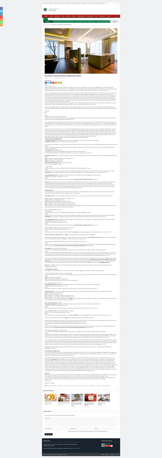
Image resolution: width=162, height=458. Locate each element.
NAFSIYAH (56, 3)
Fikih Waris (60, 385)
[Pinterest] (53, 83)
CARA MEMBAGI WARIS (52, 385)
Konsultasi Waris (92, 385)
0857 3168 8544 (76, 448)
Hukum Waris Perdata (84, 385)
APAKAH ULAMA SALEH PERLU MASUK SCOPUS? (85, 21)
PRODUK (45, 3)
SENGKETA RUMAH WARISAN (102, 403)
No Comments (70, 78)
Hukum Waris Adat (66, 385)
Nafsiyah (73, 16)
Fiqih (63, 16)
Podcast (107, 454)
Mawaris (98, 385)
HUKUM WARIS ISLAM (75, 385)
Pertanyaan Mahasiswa (75, 3)
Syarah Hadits (84, 3)
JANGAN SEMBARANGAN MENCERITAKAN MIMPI (63, 21)
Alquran (46, 16)
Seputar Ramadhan (100, 3)
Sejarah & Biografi (81, 16)
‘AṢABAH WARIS (48, 403)
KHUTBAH (51, 3)
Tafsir (96, 16)
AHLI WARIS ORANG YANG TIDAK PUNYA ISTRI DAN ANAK (76, 404)
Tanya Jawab (102, 16)
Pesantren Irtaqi (51, 78)
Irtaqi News (112, 454)
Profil (117, 454)
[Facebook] (46, 83)
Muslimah (68, 3)
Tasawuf (108, 16)
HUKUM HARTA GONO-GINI (64, 403)
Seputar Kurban (91, 3)
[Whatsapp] (58, 83)
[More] (61, 83)
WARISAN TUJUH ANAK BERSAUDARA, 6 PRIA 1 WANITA (89, 404)
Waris (45, 18)
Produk (103, 454)
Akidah (51, 16)
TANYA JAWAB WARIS (105, 385)
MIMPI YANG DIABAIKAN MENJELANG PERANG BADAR (108, 21)
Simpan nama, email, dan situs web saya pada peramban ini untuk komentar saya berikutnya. (88, 431)
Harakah (68, 16)
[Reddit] (56, 83)
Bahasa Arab (57, 16)
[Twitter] (48, 83)
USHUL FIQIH (62, 3)
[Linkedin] (51, 83)
